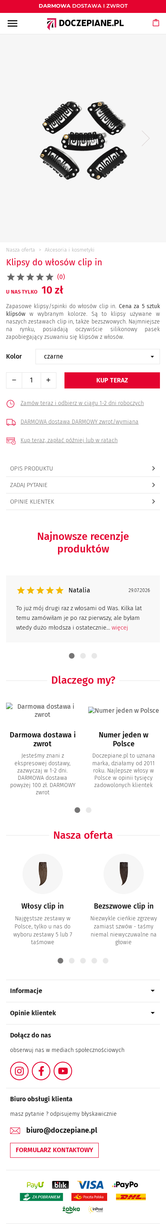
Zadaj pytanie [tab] (29, 485)
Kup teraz (112, 380)
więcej (120, 627)
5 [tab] (105, 961)
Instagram (28, 1066)
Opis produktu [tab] (31, 468)
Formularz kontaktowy (54, 1150)
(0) (61, 277)
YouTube (71, 1066)
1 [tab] (72, 656)
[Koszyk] (156, 30)
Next (146, 138)
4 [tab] (94, 961)
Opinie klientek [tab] (32, 501)
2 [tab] (83, 656)
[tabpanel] (83, 608)
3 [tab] (94, 656)
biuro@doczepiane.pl (61, 1130)
